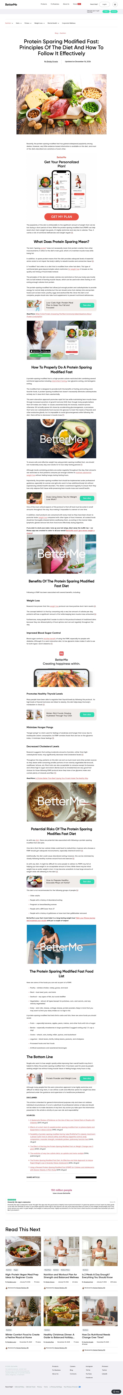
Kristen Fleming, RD (22, 1288)
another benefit (50, 639)
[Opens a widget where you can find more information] (116, 1392)
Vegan (16, 1270)
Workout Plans (65, 1270)
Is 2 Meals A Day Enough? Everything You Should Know (97, 1276)
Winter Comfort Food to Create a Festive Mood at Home (22, 1336)
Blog (56, 33)
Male (106, 11)
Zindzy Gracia (52, 62)
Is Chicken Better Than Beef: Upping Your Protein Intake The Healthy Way (61, 778)
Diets (18, 23)
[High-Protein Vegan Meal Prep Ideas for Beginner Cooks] (23, 1251)
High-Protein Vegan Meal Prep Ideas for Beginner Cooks (21, 1276)
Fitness (27, 23)
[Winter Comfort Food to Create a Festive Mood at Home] (23, 1311)
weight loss (43, 517)
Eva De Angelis (88, 1342)
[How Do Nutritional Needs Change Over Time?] (100, 1311)
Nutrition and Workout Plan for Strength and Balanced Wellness (61, 1276)
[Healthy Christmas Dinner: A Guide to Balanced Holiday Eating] (61, 1311)
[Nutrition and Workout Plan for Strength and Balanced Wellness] (61, 1251)
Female (114, 11)
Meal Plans (48, 1270)
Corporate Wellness (68, 23)
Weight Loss (38, 23)
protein (43, 248)
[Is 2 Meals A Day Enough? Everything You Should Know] (100, 1251)
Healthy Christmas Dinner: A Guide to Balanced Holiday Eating (59, 1336)
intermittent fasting (59, 381)
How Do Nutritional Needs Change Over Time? (96, 1336)
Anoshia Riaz (50, 1342)
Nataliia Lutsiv (11, 1282)
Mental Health (52, 23)
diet (37, 840)
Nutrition (8, 23)
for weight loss (73, 269)
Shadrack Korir (88, 1282)
